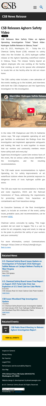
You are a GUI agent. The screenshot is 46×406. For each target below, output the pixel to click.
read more (6, 275)
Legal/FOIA (6, 362)
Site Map (5, 369)
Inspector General (8, 351)
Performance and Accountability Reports (16, 366)
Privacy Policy (7, 354)
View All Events (12, 338)
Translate (18, 391)
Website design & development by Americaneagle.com (21, 380)
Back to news (6, 247)
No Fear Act (6, 358)
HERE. (10, 216)
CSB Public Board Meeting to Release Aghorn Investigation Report (27, 328)
